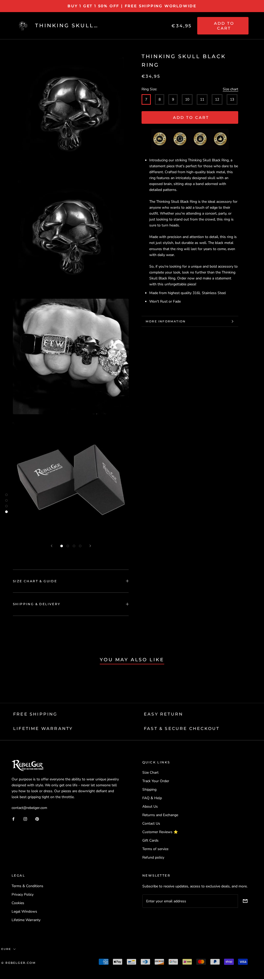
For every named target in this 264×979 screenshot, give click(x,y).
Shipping (149, 789)
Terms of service (155, 848)
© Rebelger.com (18, 963)
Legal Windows (24, 911)
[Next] (90, 546)
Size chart (230, 89)
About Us (150, 806)
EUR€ (6, 949)
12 (217, 99)
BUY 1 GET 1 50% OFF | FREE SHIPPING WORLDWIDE (132, 6)
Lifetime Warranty (26, 920)
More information (166, 321)
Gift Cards (150, 840)
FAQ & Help (152, 798)
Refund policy (153, 857)
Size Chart (150, 772)
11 (202, 99)
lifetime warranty (43, 728)
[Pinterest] (37, 819)
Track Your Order (155, 781)
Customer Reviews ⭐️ (160, 832)
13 (232, 99)
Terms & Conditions (27, 886)
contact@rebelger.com (29, 807)
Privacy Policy (23, 894)
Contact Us (151, 823)
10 (187, 99)
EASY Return (163, 714)
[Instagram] (25, 819)
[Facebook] (13, 819)
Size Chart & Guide (35, 581)
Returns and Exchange (160, 815)
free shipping (35, 714)
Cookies (18, 903)
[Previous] (51, 546)
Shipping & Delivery (37, 604)
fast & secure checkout (181, 728)
